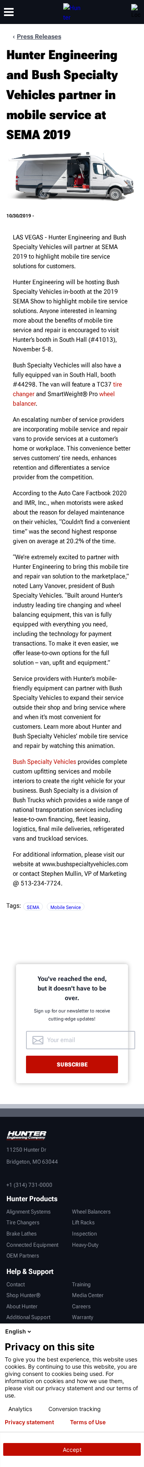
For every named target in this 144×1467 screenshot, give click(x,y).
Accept (72, 1449)
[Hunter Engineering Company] (72, 12)
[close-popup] (136, 1331)
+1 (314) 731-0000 (29, 1185)
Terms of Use (88, 1422)
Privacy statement (29, 1422)
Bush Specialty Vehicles (44, 761)
